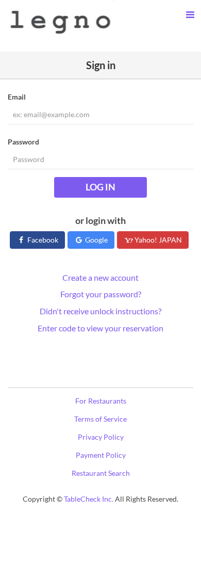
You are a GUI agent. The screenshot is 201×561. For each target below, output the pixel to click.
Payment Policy (101, 455)
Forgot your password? (100, 294)
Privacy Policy (101, 436)
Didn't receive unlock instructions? (100, 311)
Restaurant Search (101, 473)
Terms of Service (100, 418)
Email (17, 96)
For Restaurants (100, 400)
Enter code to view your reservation (100, 328)
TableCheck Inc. (88, 498)
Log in (100, 187)
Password (23, 141)
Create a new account (100, 277)
